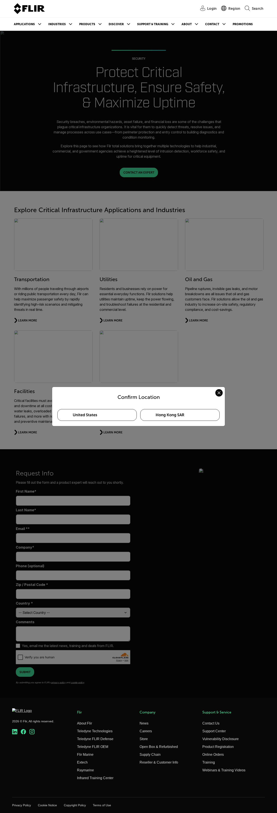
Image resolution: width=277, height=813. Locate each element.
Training (208, 762)
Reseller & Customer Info (159, 762)
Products (87, 24)
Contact (212, 24)
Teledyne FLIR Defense (95, 739)
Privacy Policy (21, 805)
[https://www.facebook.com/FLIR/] (23, 731)
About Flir (84, 723)
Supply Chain (150, 754)
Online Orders (213, 754)
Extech (82, 762)
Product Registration (218, 747)
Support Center (214, 731)
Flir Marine (85, 754)
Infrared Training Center (95, 778)
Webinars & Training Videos (223, 770)
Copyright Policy (75, 805)
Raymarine (85, 770)
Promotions (243, 24)
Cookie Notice (47, 805)
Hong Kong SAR (170, 415)
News (144, 723)
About (187, 24)
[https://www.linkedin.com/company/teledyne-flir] (14, 731)
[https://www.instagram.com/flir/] (32, 731)
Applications (24, 24)
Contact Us (210, 723)
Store (144, 739)
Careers (146, 731)
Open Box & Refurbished (159, 747)
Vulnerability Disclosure (220, 739)
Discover (116, 24)
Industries (57, 24)
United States (85, 415)
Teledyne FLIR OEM (92, 747)
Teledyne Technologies (95, 731)
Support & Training (152, 24)
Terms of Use (102, 805)
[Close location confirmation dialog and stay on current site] (219, 393)
